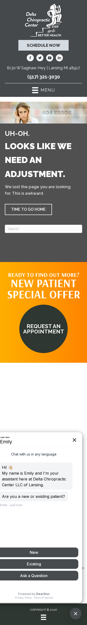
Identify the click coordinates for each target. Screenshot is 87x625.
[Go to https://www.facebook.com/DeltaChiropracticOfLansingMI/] (30, 58)
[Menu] (43, 617)
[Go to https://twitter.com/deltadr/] (40, 58)
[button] (28, 209)
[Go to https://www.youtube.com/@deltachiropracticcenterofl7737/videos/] (49, 58)
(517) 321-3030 (43, 77)
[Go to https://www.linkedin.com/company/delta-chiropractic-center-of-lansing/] (59, 58)
